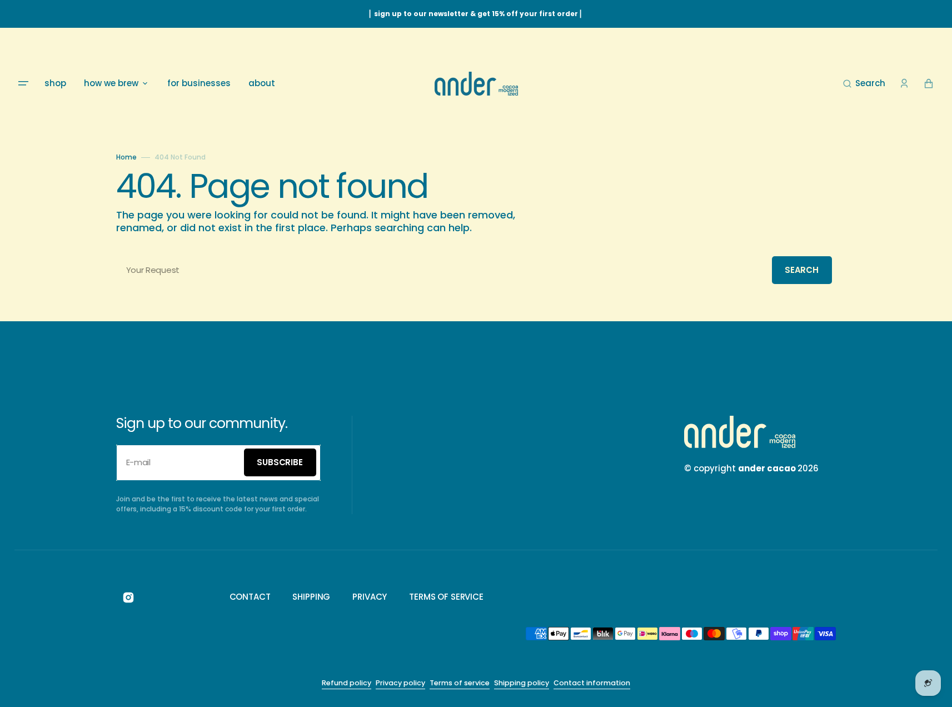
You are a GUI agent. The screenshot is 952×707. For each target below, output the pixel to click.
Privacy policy (400, 683)
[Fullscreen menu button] (23, 83)
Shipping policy (521, 683)
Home (126, 157)
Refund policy (346, 683)
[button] (864, 83)
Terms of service (460, 683)
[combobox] (476, 270)
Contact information (592, 683)
